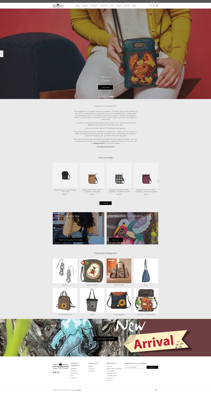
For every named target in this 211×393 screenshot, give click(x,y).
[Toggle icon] (151, 5)
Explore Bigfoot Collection (105, 339)
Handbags (73, 368)
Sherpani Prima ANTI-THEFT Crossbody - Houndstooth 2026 (119, 190)
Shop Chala (105, 87)
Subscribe (152, 367)
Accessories (74, 373)
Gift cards (127, 5)
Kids (72, 375)
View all (105, 203)
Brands (134, 5)
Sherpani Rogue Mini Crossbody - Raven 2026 (65, 190)
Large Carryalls (119, 285)
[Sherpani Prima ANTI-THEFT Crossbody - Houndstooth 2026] (119, 175)
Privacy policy (111, 371)
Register (91, 366)
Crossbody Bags (118, 314)
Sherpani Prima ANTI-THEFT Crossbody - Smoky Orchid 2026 (146, 190)
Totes (92, 314)
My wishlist (91, 371)
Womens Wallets (92, 285)
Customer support (112, 375)
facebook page (99, 143)
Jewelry (65, 285)
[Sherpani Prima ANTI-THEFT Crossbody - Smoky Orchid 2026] (146, 175)
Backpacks (74, 370)
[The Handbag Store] (58, 5)
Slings (146, 285)
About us (109, 366)
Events (108, 380)
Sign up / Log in (154, 1)
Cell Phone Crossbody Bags (146, 314)
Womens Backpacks (65, 314)
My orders (91, 368)
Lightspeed (78, 390)
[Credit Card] (156, 390)
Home (77, 5)
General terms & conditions (114, 368)
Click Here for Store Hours (105, 146)
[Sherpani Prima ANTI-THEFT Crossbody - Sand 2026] (92, 175)
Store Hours (110, 378)
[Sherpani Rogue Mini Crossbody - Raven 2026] (65, 175)
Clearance (119, 5)
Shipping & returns (112, 373)
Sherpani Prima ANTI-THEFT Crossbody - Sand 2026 (92, 190)
